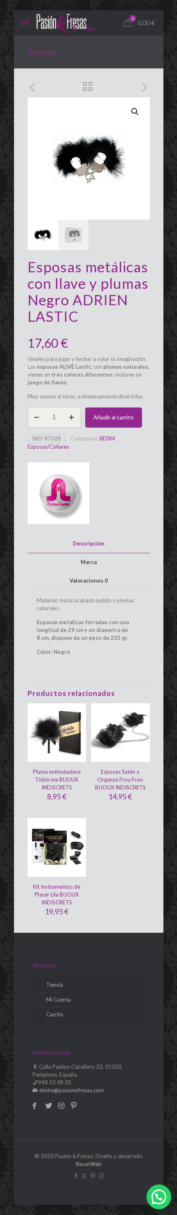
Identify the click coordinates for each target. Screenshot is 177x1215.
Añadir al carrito (113, 417)
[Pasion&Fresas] (65, 22)
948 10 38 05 (54, 1082)
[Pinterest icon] (93, 1175)
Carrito (54, 1014)
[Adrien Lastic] (58, 494)
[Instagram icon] (101, 1175)
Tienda (54, 984)
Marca (89, 562)
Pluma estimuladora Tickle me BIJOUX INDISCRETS (57, 779)
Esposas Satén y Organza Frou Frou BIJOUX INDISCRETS (120, 779)
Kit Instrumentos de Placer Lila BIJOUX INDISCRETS (56, 894)
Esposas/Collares (48, 446)
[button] (135, 111)
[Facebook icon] (75, 1175)
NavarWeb (89, 1164)
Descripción (89, 543)
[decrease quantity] (37, 417)
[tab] (89, 543)
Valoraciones (89, 580)
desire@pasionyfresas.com (71, 1090)
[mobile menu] (25, 23)
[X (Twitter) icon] (84, 1175)
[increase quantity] (72, 417)
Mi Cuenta (58, 999)
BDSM (107, 438)
